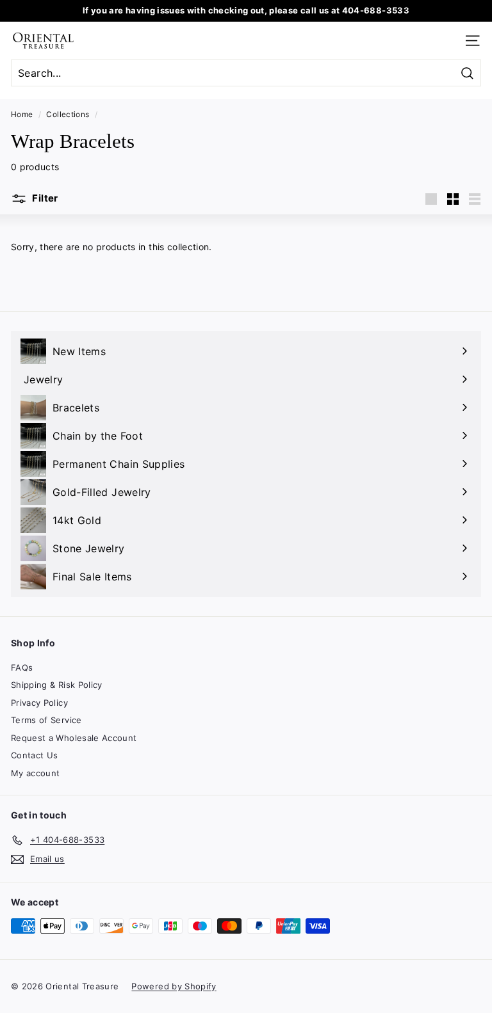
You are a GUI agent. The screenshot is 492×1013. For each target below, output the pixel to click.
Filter (44, 198)
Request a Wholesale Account (73, 738)
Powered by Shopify (173, 986)
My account (35, 773)
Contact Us (34, 755)
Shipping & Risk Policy (56, 685)
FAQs (22, 667)
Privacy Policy (39, 703)
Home (22, 114)
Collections (67, 114)
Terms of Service (46, 720)
